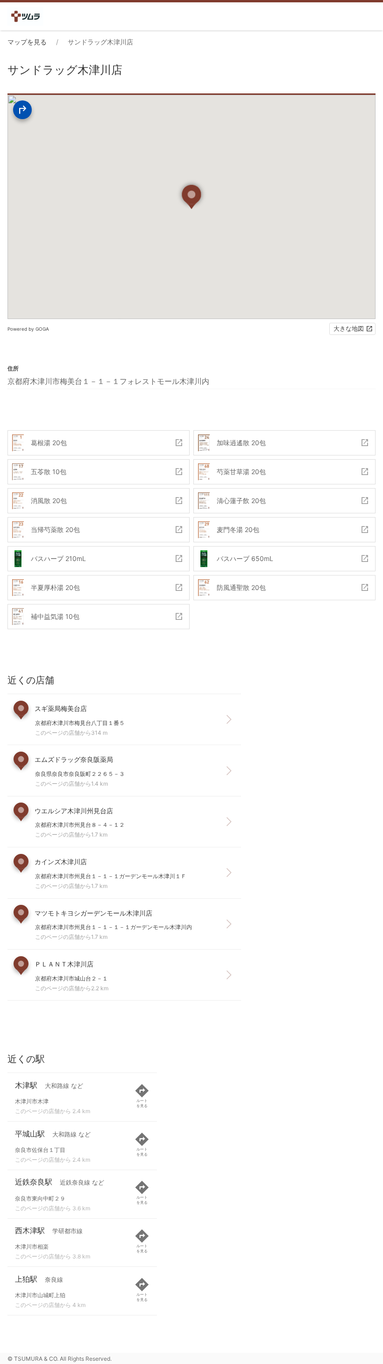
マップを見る (27, 42)
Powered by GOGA (28, 329)
